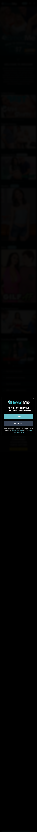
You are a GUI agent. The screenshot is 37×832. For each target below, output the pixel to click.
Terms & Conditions (17, 430)
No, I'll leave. (20, 432)
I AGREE (19, 417)
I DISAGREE (18, 423)
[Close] (33, 399)
